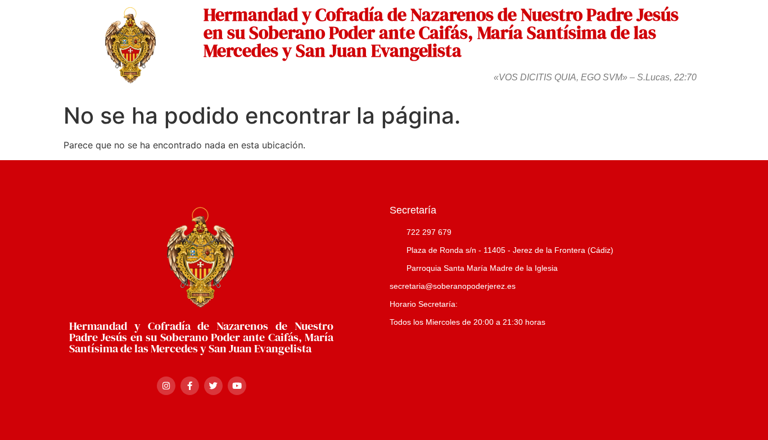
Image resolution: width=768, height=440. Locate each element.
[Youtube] (237, 386)
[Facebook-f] (189, 386)
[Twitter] (213, 386)
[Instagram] (166, 386)
